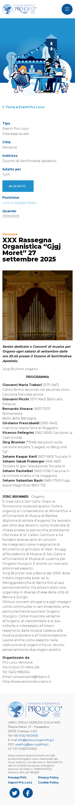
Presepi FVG (17, 777)
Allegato (17, 186)
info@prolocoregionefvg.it (36, 740)
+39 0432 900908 (25, 735)
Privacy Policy (48, 777)
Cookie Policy (48, 782)
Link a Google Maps (19, 203)
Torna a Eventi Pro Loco (24, 107)
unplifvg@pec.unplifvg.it (32, 744)
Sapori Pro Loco (20, 782)
